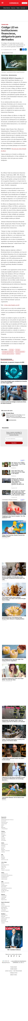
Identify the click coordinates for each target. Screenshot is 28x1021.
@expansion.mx (14, 956)
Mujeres (3, 827)
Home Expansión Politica (7, 819)
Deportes (3, 866)
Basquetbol (4, 907)
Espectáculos (4, 844)
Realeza (3, 845)
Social (2, 884)
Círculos (3, 846)
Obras (2, 824)
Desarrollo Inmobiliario (7, 875)
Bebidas (3, 916)
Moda (2, 848)
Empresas (13, 7)
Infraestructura (5, 876)
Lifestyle (3, 910)
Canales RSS (13, 972)
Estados (3, 837)
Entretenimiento (5, 864)
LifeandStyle (4, 828)
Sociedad (3, 840)
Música (3, 868)
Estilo (2, 863)
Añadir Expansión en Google (8, 52)
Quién (2, 843)
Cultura (3, 852)
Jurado (3, 922)
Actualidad (4, 895)
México (3, 833)
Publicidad (13, 967)
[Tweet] (21, 49)
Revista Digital (24, 3)
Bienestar (3, 920)
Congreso (3, 835)
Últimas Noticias (6, 7)
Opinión (3, 839)
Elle (2, 854)
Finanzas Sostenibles (6, 888)
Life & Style (4, 862)
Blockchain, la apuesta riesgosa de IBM (12, 362)
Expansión (3, 817)
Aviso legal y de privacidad (13, 970)
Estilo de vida (4, 859)
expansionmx (9, 956)
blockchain (18, 353)
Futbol (2, 903)
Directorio (13, 974)
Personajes (4, 919)
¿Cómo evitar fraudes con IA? (12, 305)
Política (18, 7)
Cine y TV (3, 867)
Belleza (3, 849)
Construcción (4, 873)
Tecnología (4, 24)
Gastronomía (4, 915)
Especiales (4, 899)
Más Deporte (4, 908)
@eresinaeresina (13, 75)
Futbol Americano (5, 906)
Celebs (3, 858)
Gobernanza (4, 885)
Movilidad (3, 886)
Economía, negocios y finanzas (8, 353)
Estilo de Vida (4, 921)
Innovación (4, 889)
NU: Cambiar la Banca (14, 949)
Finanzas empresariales (20, 351)
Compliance (13, 969)
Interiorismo (4, 879)
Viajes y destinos (5, 917)
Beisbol (3, 904)
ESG (2, 826)
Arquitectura (4, 877)
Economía (23, 7)
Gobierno (3, 832)
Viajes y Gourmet (5, 850)
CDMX (2, 836)
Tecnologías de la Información (7, 351)
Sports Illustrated (5, 902)
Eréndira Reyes (10, 413)
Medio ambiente (5, 882)
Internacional (4, 822)
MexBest (3, 914)
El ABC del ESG (5, 890)
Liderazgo (3, 897)
